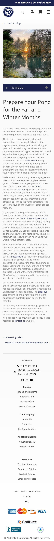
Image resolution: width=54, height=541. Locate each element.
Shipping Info (27, 396)
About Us (27, 419)
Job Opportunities (27, 429)
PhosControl (17, 256)
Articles (27, 496)
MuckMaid (31, 160)
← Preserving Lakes (12, 337)
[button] (48, 12)
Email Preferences (27, 478)
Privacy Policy (27, 401)
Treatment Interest (27, 464)
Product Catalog (27, 474)
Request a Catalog (27, 469)
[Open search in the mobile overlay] (23, 12)
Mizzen (21, 189)
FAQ (27, 501)
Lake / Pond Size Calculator (27, 491)
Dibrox (38, 186)
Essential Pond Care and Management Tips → (28, 342)
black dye (42, 291)
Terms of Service (27, 406)
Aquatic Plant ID (27, 441)
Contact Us (27, 424)
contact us (20, 320)
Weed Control (27, 446)
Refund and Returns (27, 391)
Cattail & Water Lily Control (33, 218)
